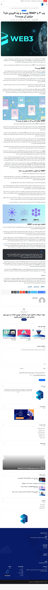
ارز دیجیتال (36, 287)
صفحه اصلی (21, 570)
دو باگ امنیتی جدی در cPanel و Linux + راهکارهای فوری (28, 478)
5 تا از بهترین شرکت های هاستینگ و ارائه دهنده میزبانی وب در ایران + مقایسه (25, 492)
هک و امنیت (33, 8)
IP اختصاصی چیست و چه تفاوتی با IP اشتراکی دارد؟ (9, 338)
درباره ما (22, 574)
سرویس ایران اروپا (42, 434)
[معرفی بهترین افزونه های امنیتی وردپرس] (24, 333)
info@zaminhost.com (43, 563)
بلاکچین (29, 287)
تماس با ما (24, 319)
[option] (24, 458)
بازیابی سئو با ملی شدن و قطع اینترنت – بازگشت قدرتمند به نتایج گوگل (33, 483)
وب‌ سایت (21, 368)
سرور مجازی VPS (42, 430)
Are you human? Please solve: (39, 375)
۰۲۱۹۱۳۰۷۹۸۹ (45, 548)
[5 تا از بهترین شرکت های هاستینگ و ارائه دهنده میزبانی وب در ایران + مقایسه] (42, 493)
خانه (36, 8)
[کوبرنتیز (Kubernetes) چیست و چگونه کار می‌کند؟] (42, 488)
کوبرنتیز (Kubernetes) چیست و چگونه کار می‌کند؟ (34, 1)
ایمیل (44, 368)
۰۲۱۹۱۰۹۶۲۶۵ (45, 546)
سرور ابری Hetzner (41, 432)
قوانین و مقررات (20, 572)
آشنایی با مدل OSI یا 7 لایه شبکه (39, 338)
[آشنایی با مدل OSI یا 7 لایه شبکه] (38, 333)
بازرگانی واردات (42, 506)
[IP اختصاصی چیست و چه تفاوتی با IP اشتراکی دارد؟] (9, 333)
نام (44, 364)
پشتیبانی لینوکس (42, 508)
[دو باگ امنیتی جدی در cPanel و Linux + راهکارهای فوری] (42, 480)
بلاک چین (5, 243)
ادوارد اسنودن (40, 74)
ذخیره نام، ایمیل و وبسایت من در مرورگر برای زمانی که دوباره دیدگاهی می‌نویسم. (31, 372)
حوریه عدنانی (34, 20)
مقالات (22, 571)
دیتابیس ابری (42, 504)
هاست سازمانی (42, 437)
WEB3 (42, 287)
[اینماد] (7, 577)
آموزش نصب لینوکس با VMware (37, 468)
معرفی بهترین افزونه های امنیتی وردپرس (25, 338)
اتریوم (42, 72)
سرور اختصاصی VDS (41, 428)
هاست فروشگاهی (42, 436)
